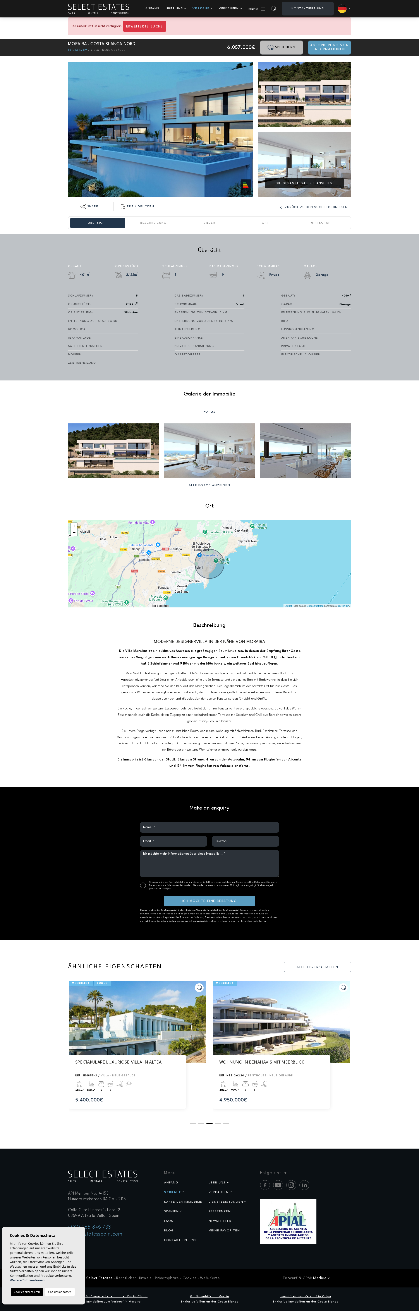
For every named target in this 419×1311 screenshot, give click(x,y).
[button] (89, 206)
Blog (169, 1230)
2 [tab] (201, 1123)
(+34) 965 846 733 (89, 1227)
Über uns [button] (174, 8)
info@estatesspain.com (95, 1234)
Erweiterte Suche (144, 26)
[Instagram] (291, 1185)
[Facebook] (265, 1185)
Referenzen (220, 1211)
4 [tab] (218, 1123)
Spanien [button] (171, 1211)
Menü (253, 8)
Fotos (209, 412)
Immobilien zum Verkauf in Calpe (305, 1296)
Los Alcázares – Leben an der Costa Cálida (113, 1296)
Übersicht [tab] (97, 223)
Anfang (152, 8)
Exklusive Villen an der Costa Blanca (210, 1301)
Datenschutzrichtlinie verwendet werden (170, 885)
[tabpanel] (137, 1049)
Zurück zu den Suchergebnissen (315, 207)
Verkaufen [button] (229, 8)
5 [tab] (226, 1123)
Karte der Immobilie (183, 1201)
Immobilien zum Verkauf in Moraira (113, 1301)
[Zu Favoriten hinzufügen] (199, 987)
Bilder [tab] (209, 223)
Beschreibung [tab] (153, 223)
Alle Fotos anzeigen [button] (209, 485)
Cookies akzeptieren (27, 1292)
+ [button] (74, 526)
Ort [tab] (265, 223)
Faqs (168, 1220)
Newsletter (220, 1220)
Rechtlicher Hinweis (133, 1278)
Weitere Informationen (27, 1280)
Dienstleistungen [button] (226, 1201)
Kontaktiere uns (308, 8)
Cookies (189, 1278)
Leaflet (288, 605)
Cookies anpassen (60, 1292)
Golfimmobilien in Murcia (209, 1296)
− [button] (74, 532)
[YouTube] (278, 1185)
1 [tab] (193, 1123)
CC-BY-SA (343, 605)
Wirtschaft (321, 223)
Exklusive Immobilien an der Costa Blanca (305, 1301)
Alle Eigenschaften (317, 967)
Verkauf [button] (200, 8)
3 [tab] (209, 1123)
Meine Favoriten (224, 1230)
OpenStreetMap (315, 605)
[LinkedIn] (304, 1185)
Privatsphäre (167, 1278)
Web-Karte (210, 1278)
